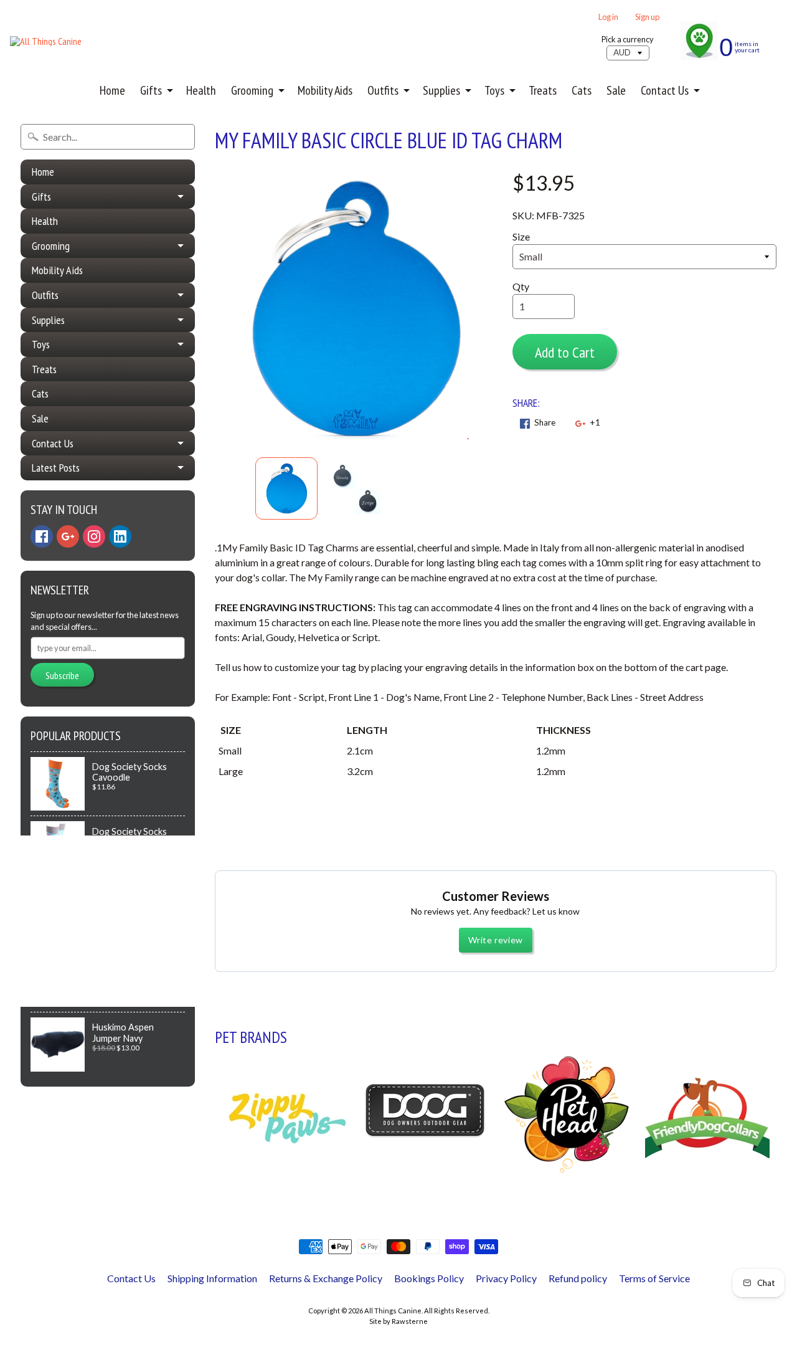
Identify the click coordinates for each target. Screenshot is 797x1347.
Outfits (382, 90)
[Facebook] (42, 536)
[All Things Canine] (46, 41)
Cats (582, 90)
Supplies (441, 90)
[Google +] (68, 536)
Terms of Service (654, 1278)
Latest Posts (56, 467)
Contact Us (665, 90)
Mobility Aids (325, 90)
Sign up (647, 17)
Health (201, 90)
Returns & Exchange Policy (325, 1278)
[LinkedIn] (120, 536)
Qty (520, 286)
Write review (495, 940)
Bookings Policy (429, 1278)
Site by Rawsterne (398, 1321)
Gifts (151, 90)
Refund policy (578, 1278)
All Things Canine (393, 1311)
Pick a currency (627, 39)
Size (521, 236)
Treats (543, 90)
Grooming (252, 90)
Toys (494, 90)
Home (112, 90)
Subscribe (62, 675)
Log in (608, 17)
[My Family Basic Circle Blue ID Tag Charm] (286, 488)
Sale (616, 90)
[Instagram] (94, 536)
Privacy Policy (506, 1278)
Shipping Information (212, 1278)
